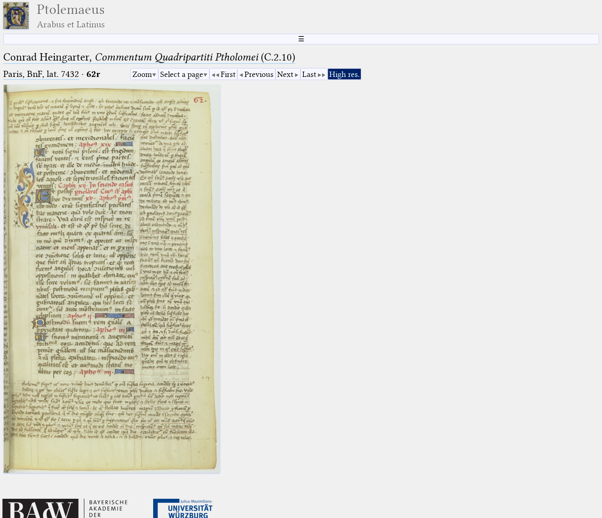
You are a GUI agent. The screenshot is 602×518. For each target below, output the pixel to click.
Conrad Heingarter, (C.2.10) (149, 57)
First (228, 74)
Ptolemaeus (71, 16)
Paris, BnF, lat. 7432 (41, 73)
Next (285, 74)
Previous (259, 74)
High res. (344, 74)
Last (309, 74)
